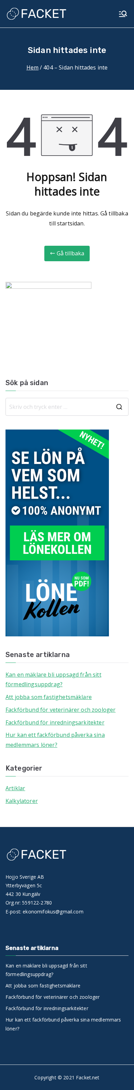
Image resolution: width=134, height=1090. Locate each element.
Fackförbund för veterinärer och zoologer (60, 709)
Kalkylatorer (21, 801)
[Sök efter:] (67, 406)
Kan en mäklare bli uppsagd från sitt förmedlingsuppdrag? (53, 679)
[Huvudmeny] (123, 14)
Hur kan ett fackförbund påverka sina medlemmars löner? (55, 740)
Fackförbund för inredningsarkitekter (54, 722)
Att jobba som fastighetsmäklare (48, 697)
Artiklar (15, 788)
